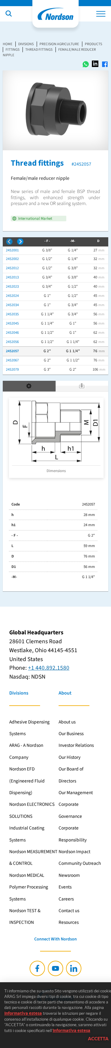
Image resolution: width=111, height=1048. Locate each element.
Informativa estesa (23, 1013)
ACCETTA (98, 1038)
